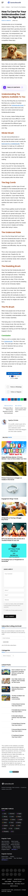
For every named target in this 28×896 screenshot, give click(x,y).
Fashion (6, 825)
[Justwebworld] (14, 2)
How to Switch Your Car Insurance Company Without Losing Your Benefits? (19, 672)
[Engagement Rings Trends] (14, 490)
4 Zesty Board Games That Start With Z (18, 704)
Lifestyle (8, 7)
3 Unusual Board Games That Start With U (19, 730)
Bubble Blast (5, 856)
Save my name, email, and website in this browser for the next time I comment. (13, 605)
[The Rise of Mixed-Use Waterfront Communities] (6, 698)
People (19, 816)
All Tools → (14, 849)
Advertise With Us (19, 879)
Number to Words (6, 846)
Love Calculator (16, 843)
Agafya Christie (6, 20)
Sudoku (12, 856)
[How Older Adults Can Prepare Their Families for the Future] (6, 681)
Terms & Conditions (7, 883)
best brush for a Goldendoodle (11, 143)
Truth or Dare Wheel (7, 858)
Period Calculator (15, 844)
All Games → (5, 859)
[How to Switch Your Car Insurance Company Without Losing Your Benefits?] (6, 672)
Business (12, 813)
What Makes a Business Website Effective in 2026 (19, 689)
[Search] (25, 2)
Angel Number (16, 846)
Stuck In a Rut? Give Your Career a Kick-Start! (20, 409)
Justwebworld (17, 889)
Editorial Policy (19, 883)
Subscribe (5, 642)
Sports (17, 828)
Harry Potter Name (6, 847)
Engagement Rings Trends (10, 499)
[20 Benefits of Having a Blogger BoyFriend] (14, 509)
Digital (19, 813)
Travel (11, 822)
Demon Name (16, 847)
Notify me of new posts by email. (14, 610)
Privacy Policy (17, 881)
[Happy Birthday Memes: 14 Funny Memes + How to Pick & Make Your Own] (14, 448)
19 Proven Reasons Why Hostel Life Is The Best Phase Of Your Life (13, 539)
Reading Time (5, 844)
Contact (9, 879)
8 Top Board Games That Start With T (18, 736)
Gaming (19, 822)
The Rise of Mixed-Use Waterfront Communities (18, 697)
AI (12, 831)
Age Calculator (5, 841)
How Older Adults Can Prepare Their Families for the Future (18, 680)
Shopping (6, 831)
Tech (5, 813)
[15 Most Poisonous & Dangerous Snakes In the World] (14, 469)
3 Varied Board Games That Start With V (18, 724)
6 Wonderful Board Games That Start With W (19, 717)
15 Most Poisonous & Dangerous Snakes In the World (12, 479)
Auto (13, 825)
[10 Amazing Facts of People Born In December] (14, 551)
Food (19, 825)
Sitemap (9, 891)
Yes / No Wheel (18, 858)
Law (11, 828)
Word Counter (14, 841)
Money (5, 816)
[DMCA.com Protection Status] (14, 772)
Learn (12, 816)
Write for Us (14, 886)
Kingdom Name (6, 849)
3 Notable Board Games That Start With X (19, 710)
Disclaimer (8, 881)
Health (20, 819)
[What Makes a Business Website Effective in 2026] (6, 689)
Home (3, 7)
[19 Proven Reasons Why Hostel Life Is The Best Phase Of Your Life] (14, 530)
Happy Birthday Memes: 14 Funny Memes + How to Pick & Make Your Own (14, 458)
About (4, 879)
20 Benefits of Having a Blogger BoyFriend (12, 519)
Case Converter (6, 843)
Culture (13, 819)
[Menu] (3, 2)
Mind (5, 828)
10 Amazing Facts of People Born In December (13, 560)
